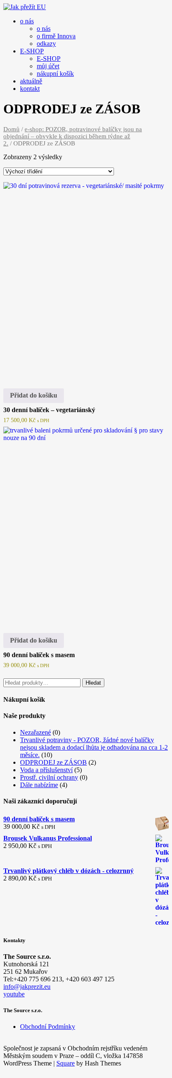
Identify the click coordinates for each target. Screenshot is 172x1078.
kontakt (30, 88)
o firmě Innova (56, 36)
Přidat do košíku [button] (33, 395)
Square (65, 1063)
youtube (14, 994)
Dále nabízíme (39, 784)
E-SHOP (32, 51)
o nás (27, 21)
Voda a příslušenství (46, 769)
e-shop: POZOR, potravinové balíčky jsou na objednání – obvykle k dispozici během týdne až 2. (72, 136)
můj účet (48, 66)
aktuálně (31, 81)
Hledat (93, 683)
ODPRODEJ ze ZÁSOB (53, 762)
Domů (11, 129)
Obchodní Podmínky (47, 1026)
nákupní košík (55, 73)
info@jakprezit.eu (27, 986)
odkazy (46, 43)
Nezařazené (35, 732)
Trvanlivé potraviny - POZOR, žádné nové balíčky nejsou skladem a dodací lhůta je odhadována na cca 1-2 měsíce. (94, 747)
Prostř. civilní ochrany (49, 777)
